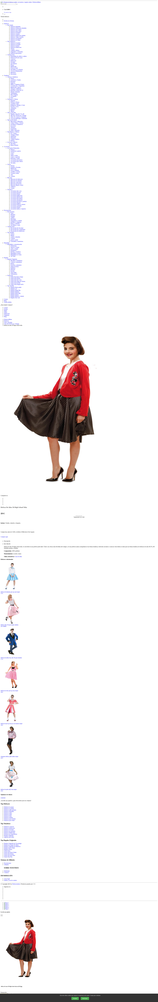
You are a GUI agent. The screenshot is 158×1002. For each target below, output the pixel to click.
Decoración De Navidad (17, 228)
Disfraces (6, 23)
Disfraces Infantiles (15, 26)
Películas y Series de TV (17, 90)
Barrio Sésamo (14, 145)
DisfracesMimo (8, 319)
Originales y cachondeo (17, 51)
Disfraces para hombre (10, 819)
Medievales (13, 66)
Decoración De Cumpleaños (18, 229)
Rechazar (84, 998)
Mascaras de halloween (17, 179)
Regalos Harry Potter (9, 848)
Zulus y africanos (15, 130)
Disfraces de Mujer (15, 40)
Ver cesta (5, 12)
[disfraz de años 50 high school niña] (63, 494)
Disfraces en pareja (15, 44)
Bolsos (12, 263)
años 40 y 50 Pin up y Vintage (18, 115)
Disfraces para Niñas (16, 31)
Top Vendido (10, 232)
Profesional (13, 246)
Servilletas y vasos (15, 225)
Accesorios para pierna (16, 160)
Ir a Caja (9, 12)
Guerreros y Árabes (16, 80)
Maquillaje (6, 243)
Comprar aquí (4, 536)
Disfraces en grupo (15, 43)
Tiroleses (13, 127)
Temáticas (6, 75)
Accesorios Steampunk (16, 200)
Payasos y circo (15, 106)
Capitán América (15, 139)
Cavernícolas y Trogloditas (17, 86)
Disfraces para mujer (9, 820)
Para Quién (10, 25)
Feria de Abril (14, 68)
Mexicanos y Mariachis (17, 121)
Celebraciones (11, 54)
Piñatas (12, 235)
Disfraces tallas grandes (10, 810)
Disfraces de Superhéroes (10, 834)
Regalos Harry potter (16, 287)
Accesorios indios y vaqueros (18, 209)
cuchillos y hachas (15, 171)
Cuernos (13, 176)
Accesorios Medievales (17, 197)
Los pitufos (13, 96)
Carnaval (13, 59)
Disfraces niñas (8, 814)
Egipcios (13, 83)
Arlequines (13, 108)
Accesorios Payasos (16, 192)
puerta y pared (14, 240)
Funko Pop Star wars (16, 280)
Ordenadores (14, 274)
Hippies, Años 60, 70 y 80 (17, 114)
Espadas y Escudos (15, 167)
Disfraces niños (8, 813)
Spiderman (13, 136)
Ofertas (12, 49)
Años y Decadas (11, 112)
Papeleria (13, 268)
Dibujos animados (15, 91)
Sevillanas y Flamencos (17, 124)
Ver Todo (13, 256)
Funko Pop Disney (15, 278)
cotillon (12, 217)
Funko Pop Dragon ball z (17, 284)
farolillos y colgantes (16, 222)
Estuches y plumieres (16, 265)
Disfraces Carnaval (9, 826)
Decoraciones (7, 210)
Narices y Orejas (15, 247)
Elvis (12, 97)
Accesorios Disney (15, 207)
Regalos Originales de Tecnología (12, 843)
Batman (13, 140)
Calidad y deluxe (15, 50)
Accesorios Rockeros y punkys (19, 201)
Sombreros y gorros (16, 151)
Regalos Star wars (15, 297)
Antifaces (13, 186)
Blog (5, 300)
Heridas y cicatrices (16, 251)
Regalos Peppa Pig (15, 290)
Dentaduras (13, 250)
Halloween (13, 60)
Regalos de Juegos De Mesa (11, 845)
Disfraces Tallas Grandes (17, 37)
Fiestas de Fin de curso (16, 57)
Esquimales (13, 129)
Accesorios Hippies (16, 203)
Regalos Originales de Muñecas (12, 846)
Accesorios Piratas (15, 194)
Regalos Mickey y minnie (17, 296)
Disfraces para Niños (16, 29)
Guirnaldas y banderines (17, 241)
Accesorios (7, 146)
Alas (12, 174)
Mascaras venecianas (16, 182)
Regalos (6, 257)
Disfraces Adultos (15, 34)
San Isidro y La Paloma (17, 69)
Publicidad (6, 871)
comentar (3, 798)
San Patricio (14, 63)
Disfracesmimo (16, 884)
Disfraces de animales (9, 831)
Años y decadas (8, 322)
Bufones (13, 109)
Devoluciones (7, 863)
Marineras (13, 72)
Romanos (13, 81)
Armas (9, 164)
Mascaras (9, 177)
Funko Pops (7, 851)
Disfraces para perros (16, 53)
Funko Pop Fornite (15, 283)
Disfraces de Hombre (16, 38)
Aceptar (75, 998)
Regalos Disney (15, 294)
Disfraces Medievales (9, 832)
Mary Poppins (14, 94)
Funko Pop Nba (8, 857)
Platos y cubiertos (15, 223)
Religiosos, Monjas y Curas (18, 105)
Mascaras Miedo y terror (17, 185)
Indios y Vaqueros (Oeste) (17, 84)
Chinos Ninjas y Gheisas (17, 123)
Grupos (6, 299)
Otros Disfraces (11, 41)
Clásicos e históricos (12, 77)
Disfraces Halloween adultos (18, 35)
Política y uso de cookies (10, 880)
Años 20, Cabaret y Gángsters (18, 117)
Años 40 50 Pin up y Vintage (11, 324)
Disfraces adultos (8, 817)
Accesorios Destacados (13, 148)
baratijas (13, 216)
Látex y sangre (14, 248)
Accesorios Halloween (16, 195)
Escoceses (13, 126)
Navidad (13, 62)
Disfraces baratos (15, 46)
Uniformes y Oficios (12, 99)
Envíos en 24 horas (9, 21)
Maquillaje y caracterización (14, 244)
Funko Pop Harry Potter (17, 277)
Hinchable (13, 219)
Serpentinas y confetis (16, 220)
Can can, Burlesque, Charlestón (19, 118)
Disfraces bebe (8, 816)
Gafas (12, 154)
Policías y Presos (15, 102)
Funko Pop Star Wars (9, 855)
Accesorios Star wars (16, 191)
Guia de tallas (18, 556)
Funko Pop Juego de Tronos (18, 281)
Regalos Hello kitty (16, 293)
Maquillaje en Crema (16, 254)
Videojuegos (14, 93)
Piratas (12, 65)
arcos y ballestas (15, 170)
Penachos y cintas (15, 158)
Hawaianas (13, 74)
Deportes (13, 100)
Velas (12, 213)
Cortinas (13, 238)
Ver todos (13, 163)
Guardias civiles (15, 103)
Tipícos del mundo (12, 120)
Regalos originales (8, 835)
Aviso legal (7, 879)
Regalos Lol (14, 288)
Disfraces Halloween (16, 47)
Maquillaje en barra (16, 253)
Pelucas (12, 149)
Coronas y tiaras (15, 173)
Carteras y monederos (16, 262)
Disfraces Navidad (9, 829)
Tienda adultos (8, 302)
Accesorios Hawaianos (16, 198)
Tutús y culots (14, 155)
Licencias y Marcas (12, 142)
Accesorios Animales (16, 206)
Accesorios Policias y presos (18, 204)
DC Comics (14, 133)
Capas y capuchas (15, 157)
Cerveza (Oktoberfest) (16, 71)
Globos (12, 234)
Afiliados (6, 864)
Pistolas (12, 166)
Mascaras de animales (16, 180)
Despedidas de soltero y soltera (19, 56)
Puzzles (12, 271)
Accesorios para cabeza (17, 161)
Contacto (6, 872)
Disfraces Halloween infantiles (18, 28)
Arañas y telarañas (15, 237)
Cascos (12, 152)
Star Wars (13, 143)
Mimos (12, 111)
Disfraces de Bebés (15, 32)
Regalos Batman (15, 291)
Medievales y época (16, 87)
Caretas (12, 188)
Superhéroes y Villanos (13, 131)
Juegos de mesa (15, 266)
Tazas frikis (13, 272)
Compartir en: (4, 495)
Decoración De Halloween (17, 231)
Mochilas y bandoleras (16, 260)
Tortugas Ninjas (15, 134)
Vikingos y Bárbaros (16, 89)
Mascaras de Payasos (16, 183)
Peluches (13, 269)
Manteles (13, 214)
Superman (13, 137)
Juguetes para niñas (9, 837)
